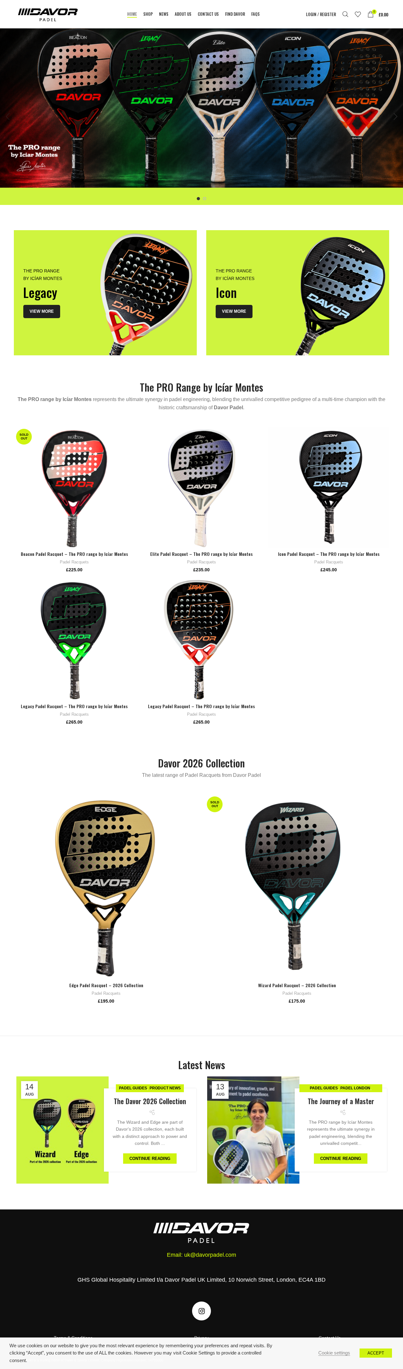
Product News (165, 1088)
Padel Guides (133, 1088)
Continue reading (149, 1158)
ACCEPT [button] (375, 1353)
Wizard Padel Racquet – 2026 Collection (297, 985)
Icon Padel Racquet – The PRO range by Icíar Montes (329, 554)
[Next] (395, 117)
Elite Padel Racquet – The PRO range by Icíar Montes (201, 554)
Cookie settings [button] (334, 1352)
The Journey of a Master (341, 1101)
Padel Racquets (74, 562)
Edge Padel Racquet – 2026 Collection (106, 985)
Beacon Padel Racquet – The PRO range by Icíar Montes (74, 554)
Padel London (355, 1088)
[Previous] (8, 117)
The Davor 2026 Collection (150, 1101)
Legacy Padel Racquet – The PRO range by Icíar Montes (74, 706)
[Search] (345, 14)
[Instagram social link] (201, 1311)
